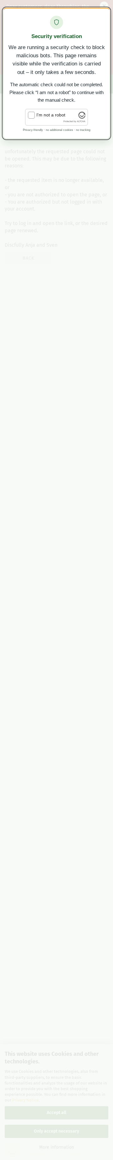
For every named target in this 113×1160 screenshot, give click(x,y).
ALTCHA (81, 121)
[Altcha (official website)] (81, 117)
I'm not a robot (50, 114)
